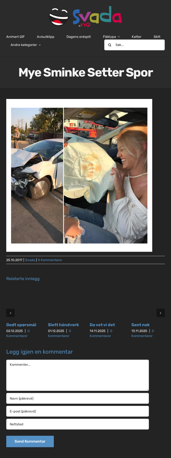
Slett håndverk (63, 324)
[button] (10, 313)
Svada (30, 260)
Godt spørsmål (21, 324)
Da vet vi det (102, 324)
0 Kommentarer (50, 260)
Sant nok (140, 324)
